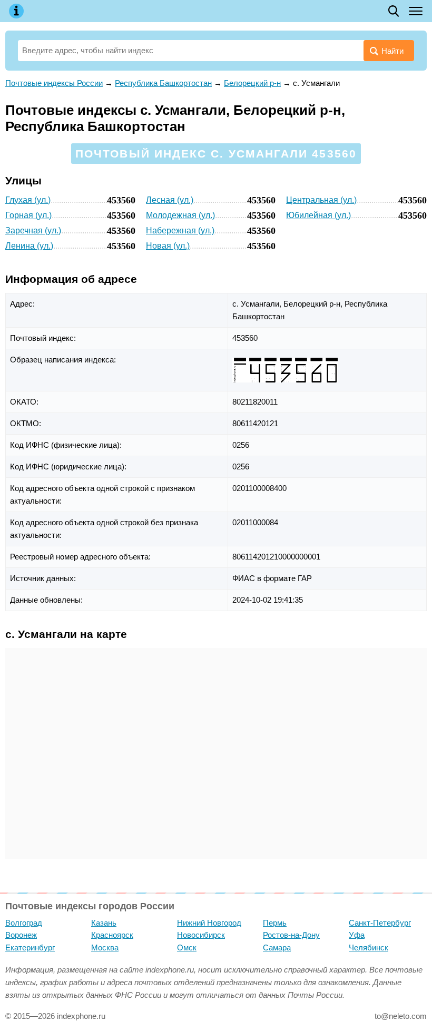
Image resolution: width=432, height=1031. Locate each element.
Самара (277, 947)
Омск (187, 947)
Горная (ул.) (28, 215)
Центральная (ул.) (321, 199)
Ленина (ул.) (29, 245)
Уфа (357, 934)
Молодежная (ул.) (180, 215)
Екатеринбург (30, 947)
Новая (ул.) (168, 245)
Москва (105, 947)
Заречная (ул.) (33, 230)
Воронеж (21, 934)
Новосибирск (201, 934)
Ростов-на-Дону (291, 934)
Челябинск (368, 947)
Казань (103, 922)
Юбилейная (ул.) (318, 215)
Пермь (275, 922)
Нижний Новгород (209, 922)
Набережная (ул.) (180, 230)
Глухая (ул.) (28, 199)
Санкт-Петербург (380, 922)
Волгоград (23, 922)
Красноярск (112, 934)
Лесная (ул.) (169, 199)
